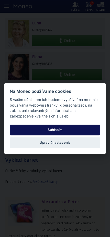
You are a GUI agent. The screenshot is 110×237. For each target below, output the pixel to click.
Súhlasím (55, 130)
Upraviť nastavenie (55, 143)
